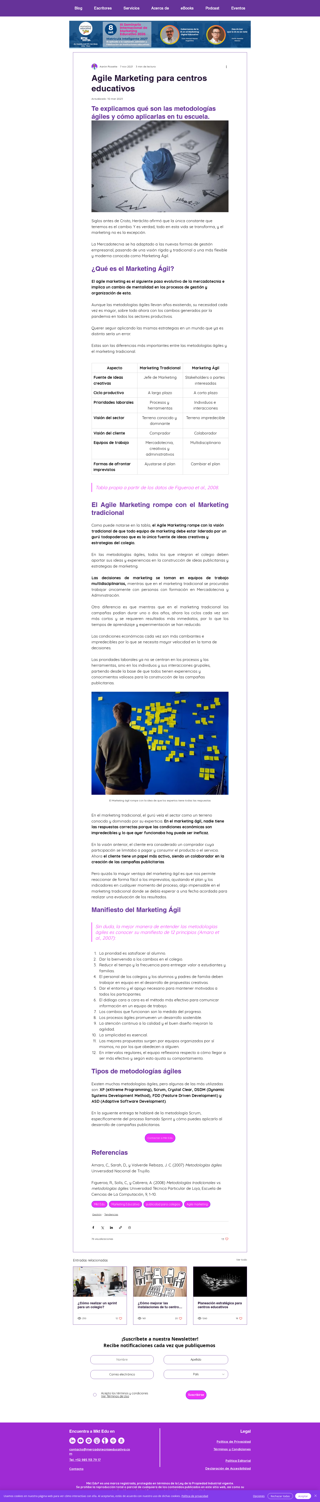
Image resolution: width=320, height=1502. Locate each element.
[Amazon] (121, 1441)
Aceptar (303, 1496)
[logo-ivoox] (105, 1441)
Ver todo (241, 1259)
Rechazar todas (280, 1496)
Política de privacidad (194, 1496)
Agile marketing (197, 1204)
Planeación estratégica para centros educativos (220, 1305)
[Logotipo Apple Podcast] (97, 1441)
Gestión (96, 1214)
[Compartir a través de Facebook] (93, 1227)
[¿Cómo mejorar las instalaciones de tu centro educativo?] (160, 1282)
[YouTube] (80, 1441)
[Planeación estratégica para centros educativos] (220, 1282)
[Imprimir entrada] (129, 1227)
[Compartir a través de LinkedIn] (111, 1227)
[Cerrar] (315, 1496)
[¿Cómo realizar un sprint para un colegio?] (100, 1282)
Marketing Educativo (125, 1204)
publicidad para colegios (163, 1204)
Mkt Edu (99, 1204)
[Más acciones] (226, 66)
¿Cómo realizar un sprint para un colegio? (97, 1305)
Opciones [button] (259, 1496)
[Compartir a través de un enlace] (120, 1227)
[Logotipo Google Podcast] (113, 1441)
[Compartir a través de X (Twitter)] (102, 1227)
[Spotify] (89, 1441)
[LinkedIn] (72, 1441)
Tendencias (111, 1214)
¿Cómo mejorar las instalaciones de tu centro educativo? (158, 1305)
